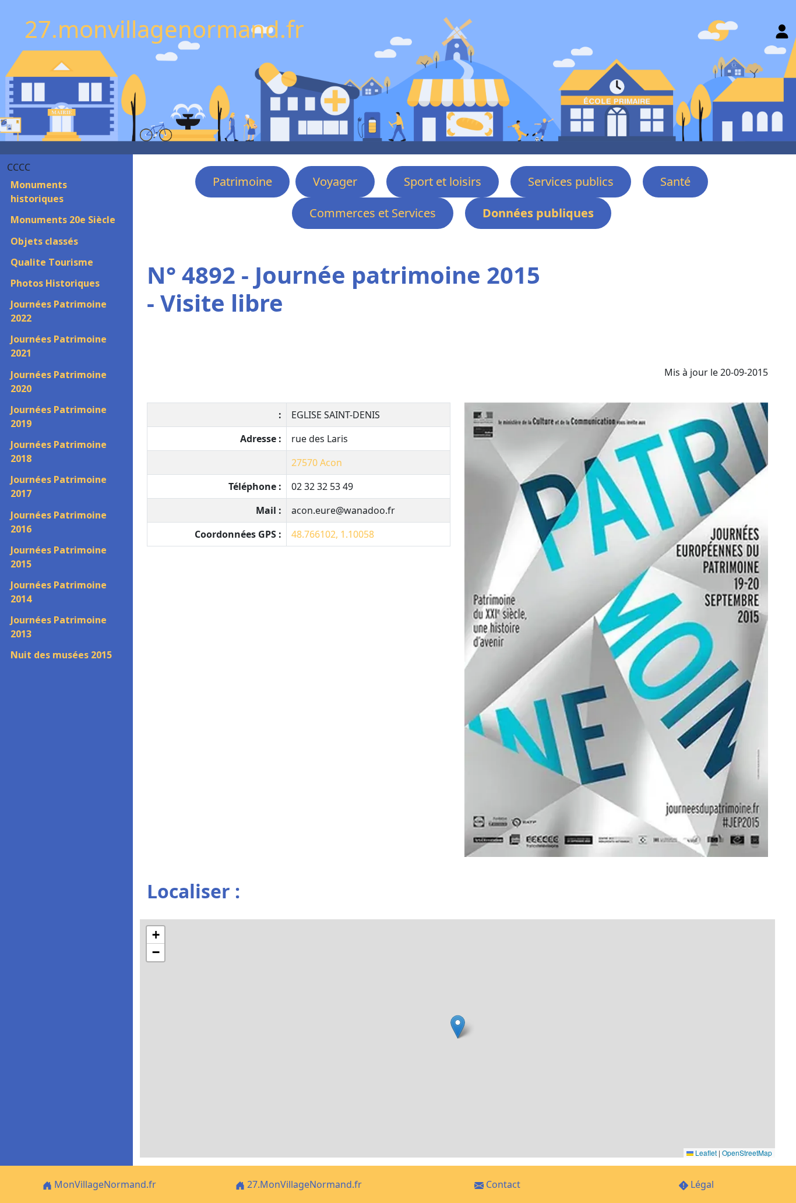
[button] (457, 1027)
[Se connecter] (782, 29)
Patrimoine (242, 181)
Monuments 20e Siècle (62, 219)
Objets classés (44, 241)
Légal (701, 1184)
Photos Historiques (55, 283)
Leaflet (705, 1153)
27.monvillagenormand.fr (164, 29)
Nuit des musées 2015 (61, 654)
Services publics (571, 181)
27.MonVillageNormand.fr (303, 1184)
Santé (675, 181)
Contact (502, 1184)
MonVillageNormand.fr (104, 1184)
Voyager (335, 181)
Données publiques (538, 213)
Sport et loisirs (442, 181)
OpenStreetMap (747, 1153)
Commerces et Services (372, 213)
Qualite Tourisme (51, 262)
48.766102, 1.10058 (332, 534)
